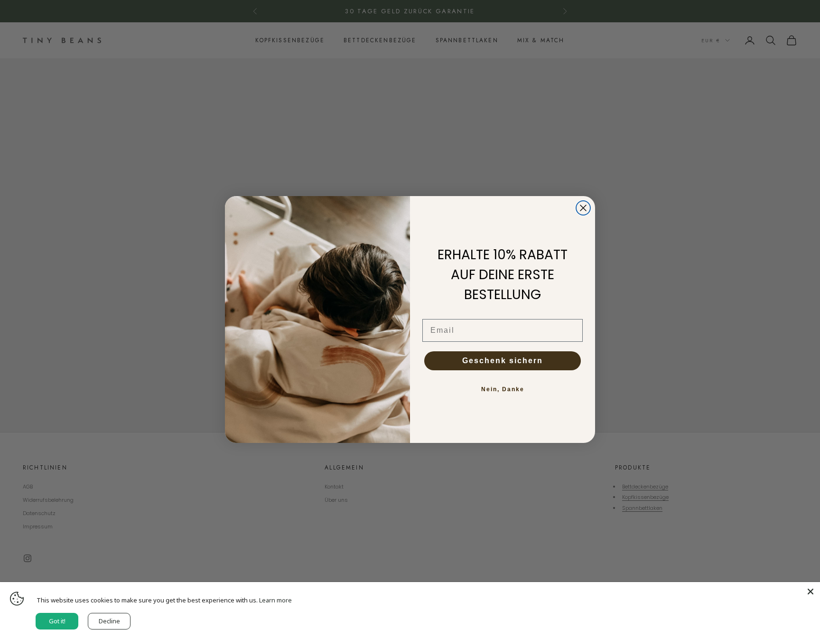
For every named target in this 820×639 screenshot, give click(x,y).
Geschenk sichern (502, 361)
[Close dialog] (583, 208)
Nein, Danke (502, 389)
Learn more (275, 600)
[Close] (810, 591)
